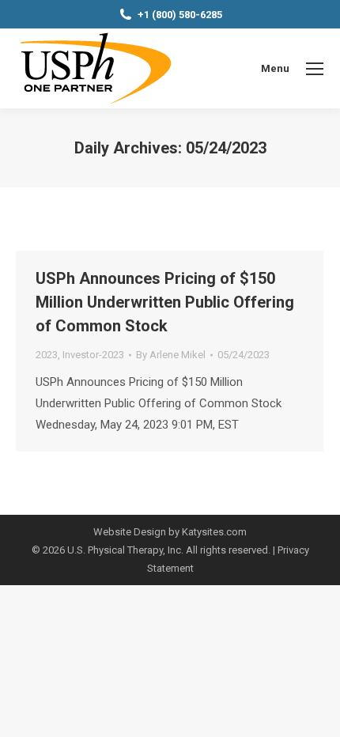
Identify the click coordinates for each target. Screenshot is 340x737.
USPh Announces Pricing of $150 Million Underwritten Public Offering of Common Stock (165, 302)
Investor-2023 (93, 355)
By (171, 355)
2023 (47, 355)
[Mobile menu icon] (314, 68)
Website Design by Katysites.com (170, 532)
